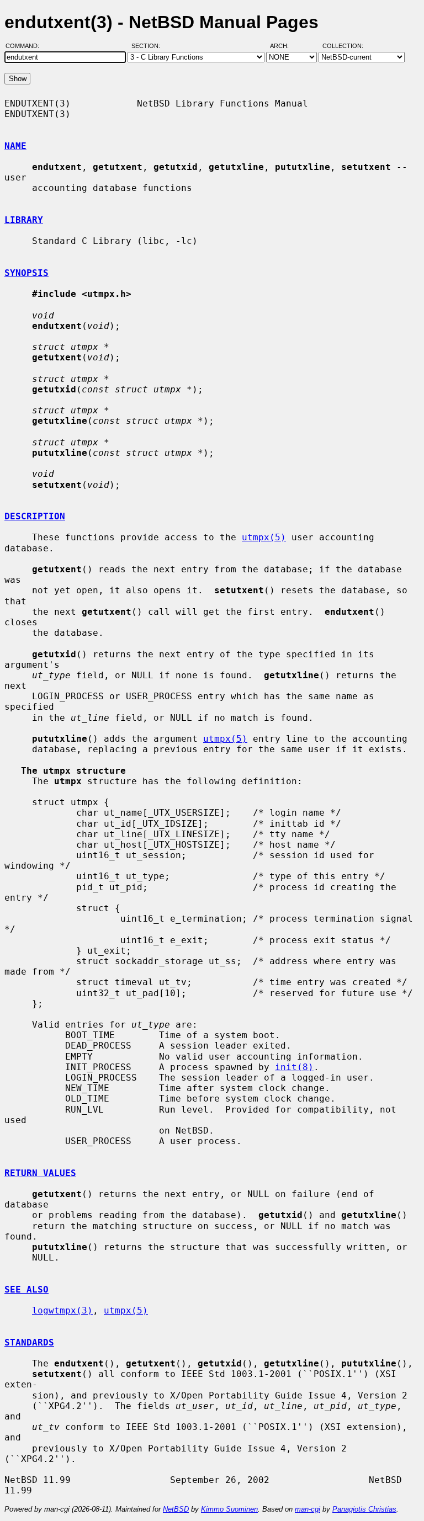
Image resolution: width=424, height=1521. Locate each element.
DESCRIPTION (34, 516)
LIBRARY (23, 220)
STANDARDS (29, 1342)
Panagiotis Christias (364, 1509)
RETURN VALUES (40, 1173)
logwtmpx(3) (62, 1310)
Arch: (284, 45)
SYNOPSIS (26, 273)
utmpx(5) (264, 537)
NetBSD (176, 1509)
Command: (26, 45)
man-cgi (307, 1509)
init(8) (294, 1067)
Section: (148, 45)
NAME (15, 146)
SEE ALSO (26, 1289)
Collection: (342, 45)
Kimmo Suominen (229, 1509)
